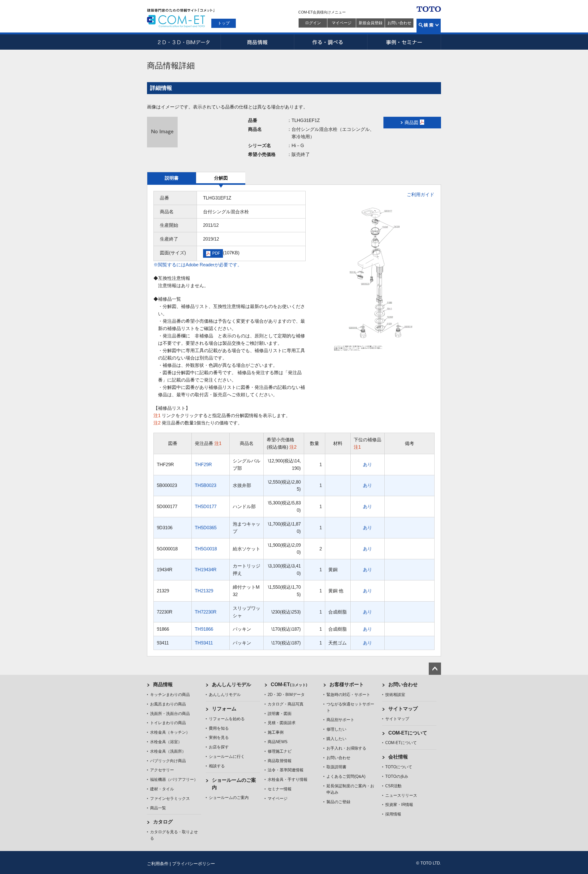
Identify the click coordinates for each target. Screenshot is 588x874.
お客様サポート (347, 684)
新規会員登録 (371, 23)
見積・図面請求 (282, 722)
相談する (217, 766)
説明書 (172, 177)
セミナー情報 (280, 789)
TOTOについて (398, 767)
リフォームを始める (227, 718)
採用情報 (393, 814)
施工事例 (276, 732)
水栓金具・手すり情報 (287, 779)
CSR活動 (393, 786)
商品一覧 (158, 808)
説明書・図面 (280, 713)
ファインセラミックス (170, 798)
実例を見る (219, 737)
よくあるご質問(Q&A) (345, 776)
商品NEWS (278, 741)
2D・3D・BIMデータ (184, 42)
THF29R (203, 464)
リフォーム (224, 708)
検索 (429, 25)
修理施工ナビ (280, 751)
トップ (224, 23)
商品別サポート (340, 719)
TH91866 (204, 629)
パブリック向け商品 (168, 760)
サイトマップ (403, 708)
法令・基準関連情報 (285, 770)
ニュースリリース (401, 795)
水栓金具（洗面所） (168, 751)
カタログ (163, 821)
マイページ (342, 23)
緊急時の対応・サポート (348, 694)
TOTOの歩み (396, 776)
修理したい (336, 729)
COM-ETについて (407, 732)
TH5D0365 (206, 527)
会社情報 (398, 756)
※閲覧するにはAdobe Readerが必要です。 (197, 264)
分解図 (221, 177)
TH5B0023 (205, 485)
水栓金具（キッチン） (170, 732)
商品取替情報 (280, 760)
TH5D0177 (206, 506)
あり (367, 464)
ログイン (313, 23)
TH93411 (204, 642)
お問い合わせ (399, 23)
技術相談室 (395, 694)
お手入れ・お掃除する (346, 748)
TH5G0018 (206, 548)
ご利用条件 (157, 863)
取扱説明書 (336, 767)
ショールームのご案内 (229, 797)
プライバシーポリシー (193, 863)
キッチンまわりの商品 (170, 694)
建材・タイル (162, 789)
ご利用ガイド (420, 194)
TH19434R (206, 569)
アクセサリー (162, 770)
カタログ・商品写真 (285, 704)
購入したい (336, 738)
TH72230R (206, 611)
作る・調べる (331, 42)
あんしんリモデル (231, 684)
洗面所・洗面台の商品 (170, 713)
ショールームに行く (227, 756)
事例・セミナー (404, 42)
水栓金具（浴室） (166, 741)
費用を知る (219, 728)
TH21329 (204, 590)
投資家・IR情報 (399, 804)
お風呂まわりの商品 (168, 704)
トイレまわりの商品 (168, 722)
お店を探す (219, 747)
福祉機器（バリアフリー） (174, 779)
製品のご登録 (338, 802)
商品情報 (257, 42)
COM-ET (289, 684)
